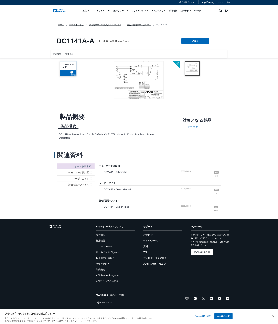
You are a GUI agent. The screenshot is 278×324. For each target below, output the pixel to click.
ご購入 (195, 41)
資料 (145, 246)
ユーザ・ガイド (68, 65)
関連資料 (69, 54)
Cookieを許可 (223, 316)
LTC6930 (193, 127)
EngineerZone (150, 240)
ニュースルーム (104, 246)
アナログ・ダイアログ (155, 257)
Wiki (145, 252)
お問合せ (148, 234)
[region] (139, 316)
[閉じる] (273, 316)
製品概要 (57, 54)
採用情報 (100, 240)
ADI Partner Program (107, 275)
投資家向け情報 (104, 257)
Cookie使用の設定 (203, 316)
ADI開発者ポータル (153, 263)
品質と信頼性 (103, 263)
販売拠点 (100, 269)
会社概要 (100, 234)
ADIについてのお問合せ (108, 281)
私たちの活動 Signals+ (108, 252)
